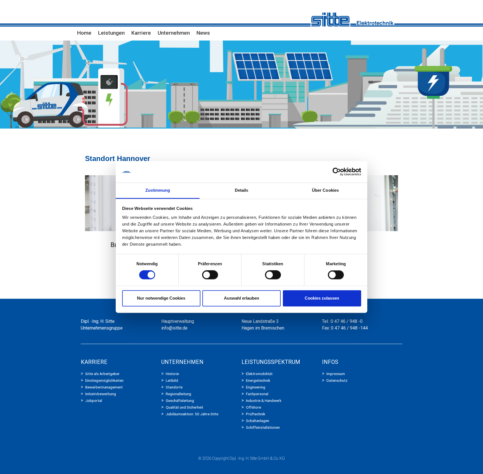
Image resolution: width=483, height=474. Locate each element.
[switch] (210, 275)
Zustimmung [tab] (157, 190)
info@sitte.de (174, 328)
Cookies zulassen (322, 298)
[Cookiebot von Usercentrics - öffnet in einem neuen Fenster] (336, 172)
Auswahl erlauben (241, 298)
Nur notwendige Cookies (161, 298)
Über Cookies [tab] (325, 190)
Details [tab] (241, 190)
